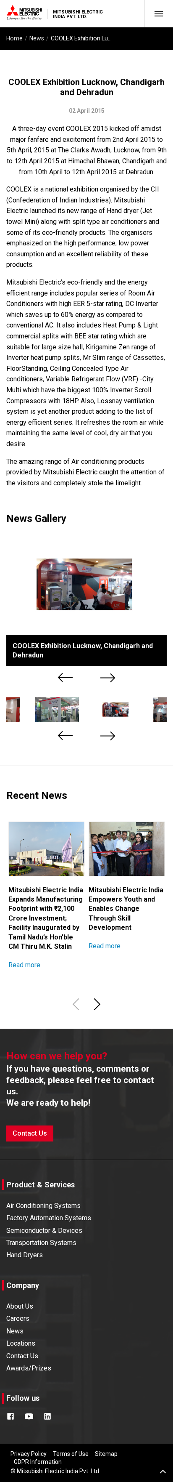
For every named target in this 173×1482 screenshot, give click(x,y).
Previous (66, 677)
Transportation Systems (41, 1243)
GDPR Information (38, 1461)
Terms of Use (71, 1453)
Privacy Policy (28, 1453)
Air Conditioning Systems (43, 1206)
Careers (17, 1318)
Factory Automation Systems (48, 1218)
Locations (20, 1343)
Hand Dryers (24, 1255)
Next (108, 677)
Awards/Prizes (28, 1368)
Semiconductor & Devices (44, 1231)
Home (14, 38)
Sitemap (106, 1453)
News (36, 38)
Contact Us (30, 1133)
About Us (19, 1306)
